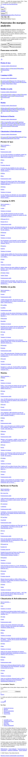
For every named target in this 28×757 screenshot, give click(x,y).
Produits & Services (8, 708)
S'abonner (18, 691)
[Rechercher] (2, 17)
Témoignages (4, 15)
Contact (18, 755)
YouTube (11, 4)
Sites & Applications (9, 711)
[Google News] (5, 702)
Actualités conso (8, 720)
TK (3, 702)
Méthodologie (4, 749)
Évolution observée (16, 46)
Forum (19, 15)
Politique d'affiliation (13, 750)
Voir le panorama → (6, 145)
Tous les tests (7, 713)
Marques (3, 13)
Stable (5, 46)
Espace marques (23, 750)
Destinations (7, 712)
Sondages (9, 15)
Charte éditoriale (12, 749)
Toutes (3, 44)
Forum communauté (9, 725)
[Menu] (8, 17)
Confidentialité (12, 755)
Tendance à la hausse (15, 44)
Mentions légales (5, 755)
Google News (5, 4)
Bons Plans (15, 15)
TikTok (15, 4)
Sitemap (22, 755)
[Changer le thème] (5, 17)
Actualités (3, 11)
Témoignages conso (9, 721)
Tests (2, 9)
